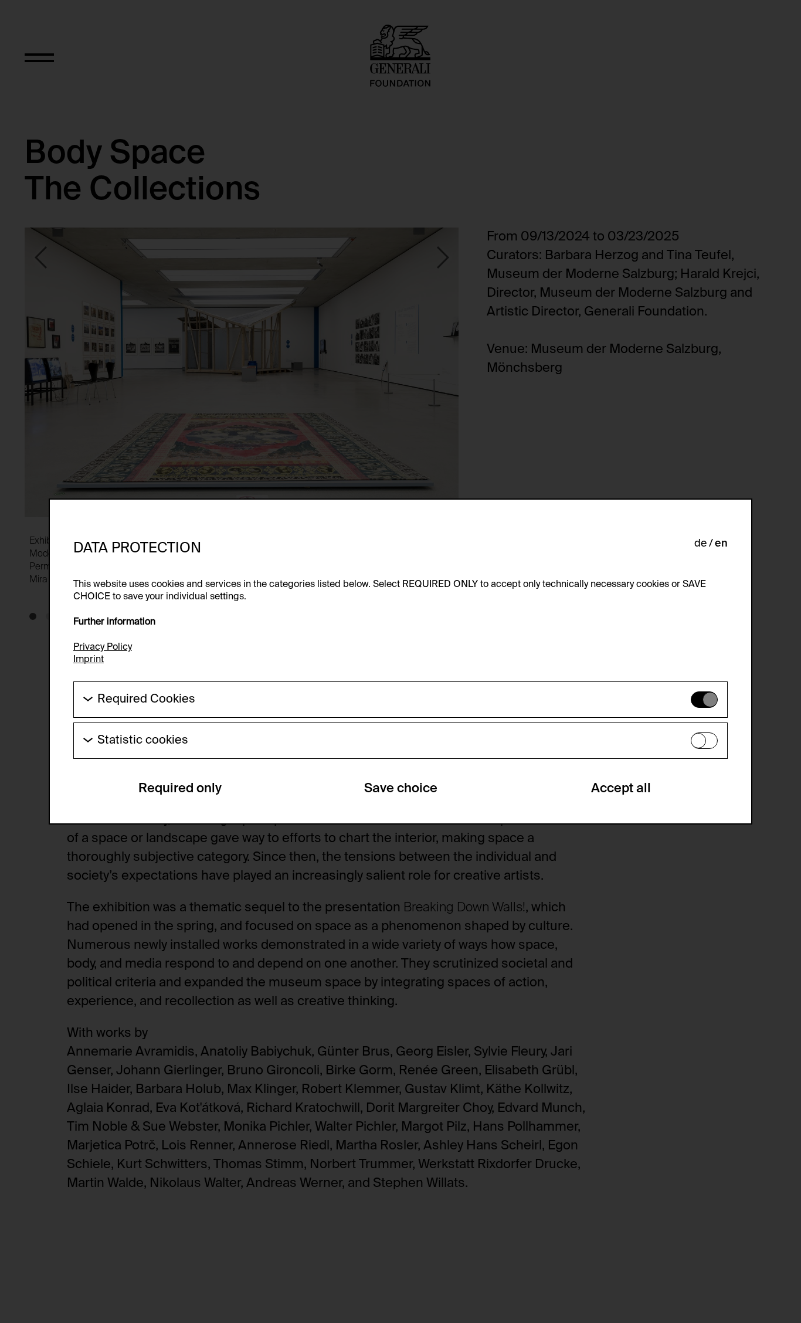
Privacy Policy (102, 647)
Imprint (88, 659)
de (700, 543)
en (721, 543)
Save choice (400, 788)
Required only (180, 788)
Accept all (621, 788)
